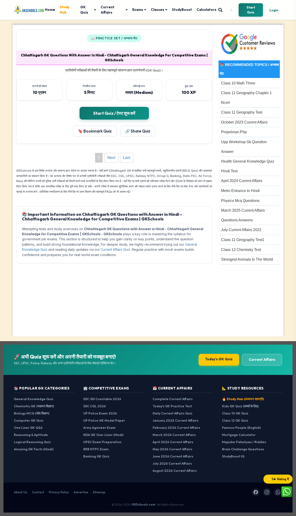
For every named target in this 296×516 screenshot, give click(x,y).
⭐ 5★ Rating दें (278, 479)
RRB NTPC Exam (96, 449)
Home (50, 9)
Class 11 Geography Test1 (242, 240)
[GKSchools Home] (29, 10)
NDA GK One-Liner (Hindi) (103, 435)
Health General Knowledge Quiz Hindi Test (247, 166)
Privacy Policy (59, 492)
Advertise (81, 492)
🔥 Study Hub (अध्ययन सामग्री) (243, 399)
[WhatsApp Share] (287, 491)
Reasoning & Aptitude (31, 435)
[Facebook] (256, 492)
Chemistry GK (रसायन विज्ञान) (34, 406)
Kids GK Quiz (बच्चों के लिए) (240, 406)
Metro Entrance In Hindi (240, 191)
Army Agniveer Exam (99, 428)
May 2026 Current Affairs (172, 449)
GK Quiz (84, 10)
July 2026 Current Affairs (172, 463)
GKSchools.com (143, 504)
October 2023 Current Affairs (244, 122)
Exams (137, 9)
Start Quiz (251, 9)
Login (273, 10)
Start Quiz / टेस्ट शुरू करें (114, 113)
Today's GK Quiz (219, 359)
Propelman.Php (234, 132)
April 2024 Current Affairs (241, 181)
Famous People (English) (241, 428)
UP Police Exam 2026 (100, 413)
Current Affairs (107, 10)
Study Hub (64, 10)
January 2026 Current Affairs (175, 420)
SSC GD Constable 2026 (102, 399)
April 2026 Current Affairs (173, 442)
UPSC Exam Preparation (102, 442)
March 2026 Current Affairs (174, 435)
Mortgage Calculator (239, 435)
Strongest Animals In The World (247, 259)
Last (126, 157)
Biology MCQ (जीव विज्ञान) (31, 413)
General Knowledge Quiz (33, 399)
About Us (20, 492)
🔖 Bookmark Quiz (95, 131)
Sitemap (99, 492)
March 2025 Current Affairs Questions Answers (243, 215)
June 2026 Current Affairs (173, 456)
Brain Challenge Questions (243, 449)
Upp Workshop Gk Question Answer (244, 147)
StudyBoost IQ (233, 456)
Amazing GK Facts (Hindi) (33, 449)
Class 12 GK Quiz (235, 420)
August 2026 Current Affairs (175, 471)
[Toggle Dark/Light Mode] (231, 10)
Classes (157, 9)
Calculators (206, 9)
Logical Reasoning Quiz (32, 442)
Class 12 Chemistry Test (241, 250)
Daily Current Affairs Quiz (172, 413)
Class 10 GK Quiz (235, 413)
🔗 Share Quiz (137, 131)
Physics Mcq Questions (240, 201)
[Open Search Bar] (220, 10)
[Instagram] (267, 492)
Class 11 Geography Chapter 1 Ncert (246, 98)
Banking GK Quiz (96, 456)
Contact (38, 492)
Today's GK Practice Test (172, 406)
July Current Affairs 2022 (241, 230)
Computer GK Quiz (28, 420)
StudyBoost (182, 9)
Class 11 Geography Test (241, 112)
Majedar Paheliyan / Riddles (244, 442)
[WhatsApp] (278, 492)
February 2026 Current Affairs (176, 428)
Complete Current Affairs (173, 399)
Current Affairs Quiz (115, 249)
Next (111, 157)
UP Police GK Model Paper (104, 420)
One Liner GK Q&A (28, 428)
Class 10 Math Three (238, 83)
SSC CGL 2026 (94, 406)
